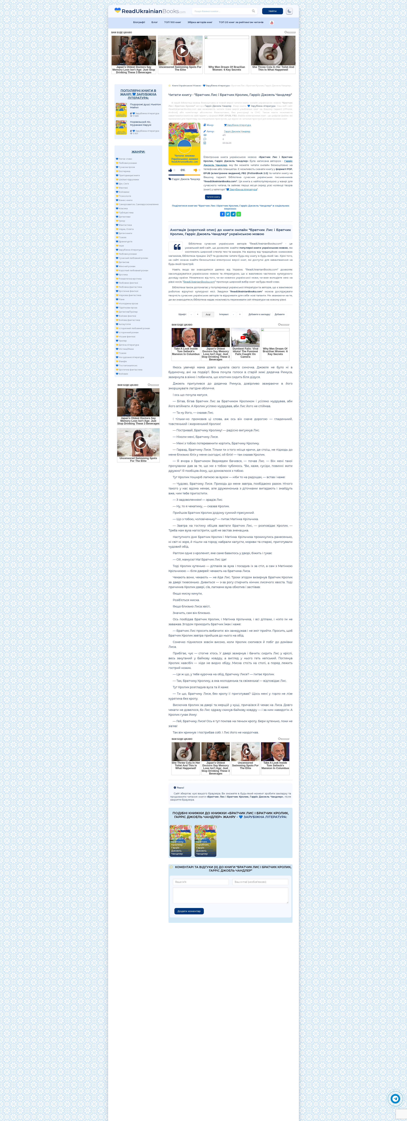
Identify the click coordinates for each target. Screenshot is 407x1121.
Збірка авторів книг (200, 22)
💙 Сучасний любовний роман (132, 258)
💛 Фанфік (121, 361)
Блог (155, 22)
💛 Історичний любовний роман (133, 328)
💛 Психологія (123, 196)
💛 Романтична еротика (128, 278)
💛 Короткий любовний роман (132, 270)
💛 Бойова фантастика (128, 320)
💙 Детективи (123, 216)
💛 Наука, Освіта (125, 229)
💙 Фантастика (124, 225)
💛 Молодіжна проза (127, 303)
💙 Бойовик (122, 373)
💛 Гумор (120, 221)
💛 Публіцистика (124, 212)
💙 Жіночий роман (125, 266)
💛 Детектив (122, 262)
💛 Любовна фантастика (129, 287)
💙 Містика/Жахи (125, 349)
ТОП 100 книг (172, 22)
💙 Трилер (121, 340)
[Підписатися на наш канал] (272, 23)
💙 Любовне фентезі (127, 283)
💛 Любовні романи (126, 163)
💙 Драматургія (124, 241)
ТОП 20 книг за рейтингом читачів (241, 22)
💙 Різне (120, 299)
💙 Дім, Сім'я (122, 183)
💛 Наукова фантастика (128, 295)
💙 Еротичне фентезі (127, 291)
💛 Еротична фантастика (129, 369)
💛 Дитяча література (127, 345)
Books (154, 11)
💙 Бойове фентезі (126, 316)
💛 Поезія (121, 237)
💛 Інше (120, 245)
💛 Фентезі (122, 187)
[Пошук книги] (253, 11)
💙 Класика (122, 208)
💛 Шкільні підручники (127, 179)
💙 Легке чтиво (124, 159)
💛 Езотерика (123, 171)
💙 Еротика (122, 274)
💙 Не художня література (130, 357)
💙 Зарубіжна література (129, 249)
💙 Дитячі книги (124, 233)
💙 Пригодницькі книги (128, 175)
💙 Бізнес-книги (124, 200)
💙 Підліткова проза (126, 307)
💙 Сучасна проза (125, 167)
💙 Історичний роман (127, 332)
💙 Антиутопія (123, 324)
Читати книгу (213, 197)
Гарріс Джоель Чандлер (218, 106)
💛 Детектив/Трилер (127, 311)
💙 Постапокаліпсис (127, 365)
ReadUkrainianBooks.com (199, 281)
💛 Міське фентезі (125, 336)
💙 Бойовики (122, 192)
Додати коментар (189, 911)
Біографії (139, 22)
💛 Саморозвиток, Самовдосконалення (137, 204)
